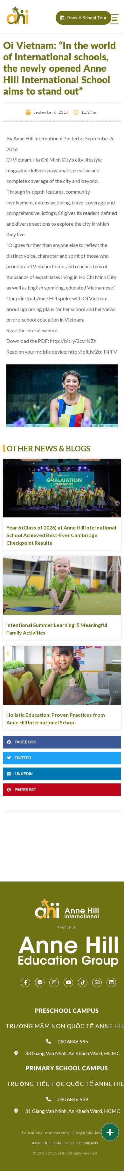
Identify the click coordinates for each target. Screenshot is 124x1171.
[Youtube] (68, 982)
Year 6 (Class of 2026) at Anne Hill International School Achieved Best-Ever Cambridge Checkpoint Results (61, 535)
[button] (114, 18)
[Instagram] (54, 982)
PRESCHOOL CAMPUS (67, 1010)
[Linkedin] (111, 982)
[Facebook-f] (25, 982)
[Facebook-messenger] (40, 982)
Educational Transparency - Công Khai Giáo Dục (65, 1132)
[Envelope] (97, 982)
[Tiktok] (82, 982)
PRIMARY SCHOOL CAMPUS (67, 1068)
